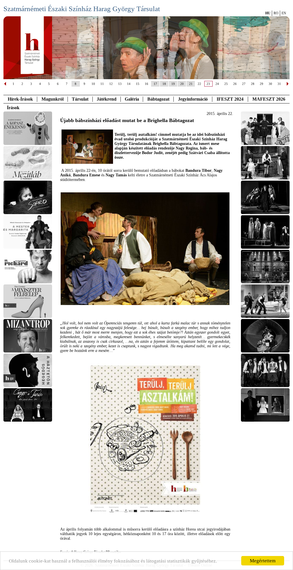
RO (276, 13)
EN (284, 13)
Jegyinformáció (193, 99)
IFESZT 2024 (230, 99)
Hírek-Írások (20, 99)
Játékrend (106, 99)
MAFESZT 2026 (268, 99)
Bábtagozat (158, 99)
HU (267, 13)
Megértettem (263, 560)
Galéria (132, 99)
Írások (13, 107)
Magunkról (52, 99)
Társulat (80, 99)
